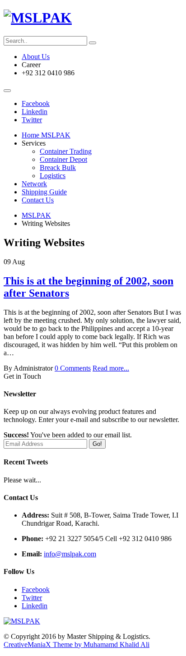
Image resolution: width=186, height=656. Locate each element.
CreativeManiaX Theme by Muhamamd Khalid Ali (76, 644)
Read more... (111, 368)
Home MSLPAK (46, 135)
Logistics (52, 175)
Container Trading (66, 151)
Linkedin (34, 111)
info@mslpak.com (70, 554)
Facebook (36, 103)
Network (34, 184)
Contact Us (38, 200)
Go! (97, 443)
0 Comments (73, 368)
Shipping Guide (44, 192)
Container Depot (63, 159)
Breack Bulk (58, 167)
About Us (36, 56)
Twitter (32, 120)
